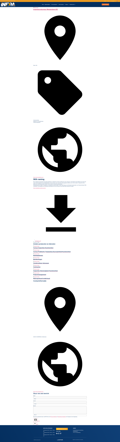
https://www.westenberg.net (38, 177)
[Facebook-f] (60, 433)
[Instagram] (59, 433)
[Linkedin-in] (57, 433)
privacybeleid (81, 439)
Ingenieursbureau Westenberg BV (45, 9)
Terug (36, 424)
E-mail (34, 400)
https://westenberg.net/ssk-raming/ (39, 188)
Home (43, 4)
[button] (105, 4)
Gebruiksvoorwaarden (62, 416)
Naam (34, 395)
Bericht (34, 405)
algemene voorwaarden (76, 439)
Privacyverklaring (53, 416)
